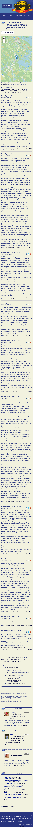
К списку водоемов (8, 32)
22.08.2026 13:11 (16, 777)
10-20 (13, 89)
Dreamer (29, 501)
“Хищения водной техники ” (11, 789)
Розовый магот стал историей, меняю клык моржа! (17, 716)
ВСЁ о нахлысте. (8, 793)
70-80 (11, 91)
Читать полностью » (23, 725)
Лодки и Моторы (8, 785)
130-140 (14, 92)
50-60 (2, 91)
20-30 (17, 89)
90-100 (19, 91)
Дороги (8, 672)
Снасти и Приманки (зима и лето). (13, 794)
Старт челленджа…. (17, 756)
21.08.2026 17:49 (18, 785)
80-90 (15, 91)
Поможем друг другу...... (10, 783)
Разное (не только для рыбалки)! (13, 797)
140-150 (20, 92)
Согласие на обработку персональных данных (13, 823)
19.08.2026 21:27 (18, 793)
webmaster (21, 826)
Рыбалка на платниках (12, 681)
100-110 (25, 91)
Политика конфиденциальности (16, 821)
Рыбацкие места (11, 675)
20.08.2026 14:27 (9, 788)
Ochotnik (29, 391)
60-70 (7, 91)
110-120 (3, 92)
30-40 (21, 89)
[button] (16, 57)
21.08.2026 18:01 (22, 783)
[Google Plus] (30, 97)
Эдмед (30, 625)
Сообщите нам (4, 84)
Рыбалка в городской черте (14, 680)
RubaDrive (12, 712)
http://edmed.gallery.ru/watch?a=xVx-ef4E (13, 621)
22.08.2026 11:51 (14, 781)
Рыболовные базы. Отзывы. (14, 678)
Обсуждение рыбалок (12, 667)
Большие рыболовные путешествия (16, 683)
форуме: (15, 666)
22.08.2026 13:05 (15, 778)
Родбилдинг (7, 778)
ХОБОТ (30, 149)
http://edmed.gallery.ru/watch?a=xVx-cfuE (13, 647)
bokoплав (12, 734)
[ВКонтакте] (26, 97)
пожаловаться (21, 149)
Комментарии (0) (10, 149)
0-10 (9, 89)
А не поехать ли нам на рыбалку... (15, 669)
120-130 (9, 92)
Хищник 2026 (7, 777)
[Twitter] (28, 97)
